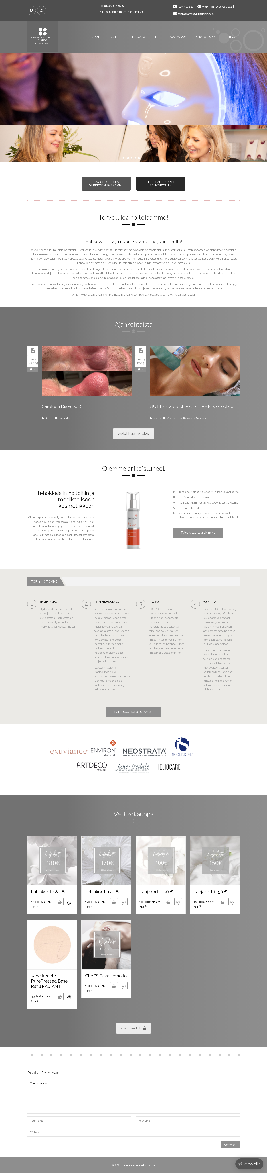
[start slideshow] (124, 158)
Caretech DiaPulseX (61, 406)
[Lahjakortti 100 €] (160, 860)
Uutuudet (64, 418)
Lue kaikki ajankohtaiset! (134, 433)
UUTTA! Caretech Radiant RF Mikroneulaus (192, 406)
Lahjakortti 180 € (48, 891)
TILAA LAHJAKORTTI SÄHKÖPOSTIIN (160, 183)
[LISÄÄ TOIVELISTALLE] (69, 901)
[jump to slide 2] (132, 158)
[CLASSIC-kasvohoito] (106, 944)
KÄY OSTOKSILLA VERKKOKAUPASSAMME (106, 183)
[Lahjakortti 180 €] (52, 860)
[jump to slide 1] (128, 158)
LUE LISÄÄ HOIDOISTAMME (133, 712)
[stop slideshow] (143, 158)
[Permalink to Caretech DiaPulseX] (87, 371)
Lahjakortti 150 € (210, 891)
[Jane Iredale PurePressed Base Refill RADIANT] (52, 944)
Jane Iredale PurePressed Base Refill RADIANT (49, 981)
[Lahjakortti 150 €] (215, 860)
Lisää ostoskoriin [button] (60, 901)
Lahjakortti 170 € (102, 891)
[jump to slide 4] (139, 158)
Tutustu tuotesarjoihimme (198, 532)
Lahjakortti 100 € (156, 891)
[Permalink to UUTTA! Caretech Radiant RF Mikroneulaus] (195, 371)
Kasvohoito (189, 418)
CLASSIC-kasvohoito (106, 975)
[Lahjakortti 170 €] (106, 860)
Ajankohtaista (174, 418)
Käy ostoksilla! (130, 1028)
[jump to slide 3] (135, 158)
